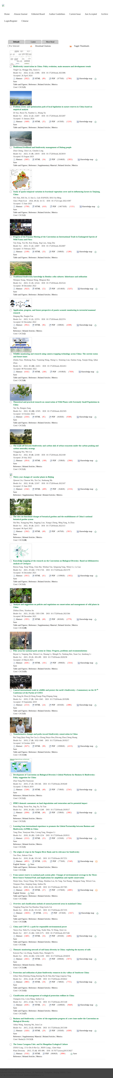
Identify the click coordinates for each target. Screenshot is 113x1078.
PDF (53, 78)
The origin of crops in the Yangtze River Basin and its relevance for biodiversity (46, 852)
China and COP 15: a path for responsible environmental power (40, 927)
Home (7, 14)
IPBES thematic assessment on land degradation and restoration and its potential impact (50, 803)
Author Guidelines (57, 14)
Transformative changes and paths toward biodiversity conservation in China (45, 734)
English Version (19, 864)
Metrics (54, 84)
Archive (104, 14)
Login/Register (10, 21)
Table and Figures (20, 84)
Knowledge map (86, 78)
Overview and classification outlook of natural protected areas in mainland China (47, 904)
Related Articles (44, 84)
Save (15, 82)
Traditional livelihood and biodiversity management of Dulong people (42, 147)
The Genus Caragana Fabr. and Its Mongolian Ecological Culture (40, 1044)
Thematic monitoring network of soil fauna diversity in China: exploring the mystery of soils (52, 950)
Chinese (24, 21)
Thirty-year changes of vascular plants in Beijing (33, 477)
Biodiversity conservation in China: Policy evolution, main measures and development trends (52, 66)
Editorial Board (38, 14)
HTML (37, 78)
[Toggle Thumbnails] (71, 46)
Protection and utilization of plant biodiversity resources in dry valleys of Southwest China (51, 973)
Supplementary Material (47, 165)
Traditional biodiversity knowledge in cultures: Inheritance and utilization (50, 277)
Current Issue (75, 14)
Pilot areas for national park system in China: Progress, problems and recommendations (50, 651)
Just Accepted (91, 14)
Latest (33, 42)
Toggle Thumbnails (81, 46)
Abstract (19, 78)
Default (16, 42)
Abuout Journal (20, 14)
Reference (32, 84)
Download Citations (43, 46)
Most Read (50, 42)
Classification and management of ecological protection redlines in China (43, 996)
